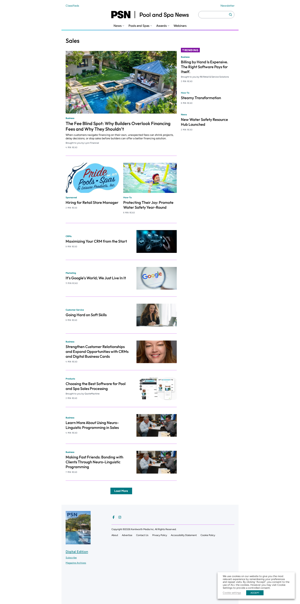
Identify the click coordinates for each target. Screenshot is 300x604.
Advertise (127, 535)
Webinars (180, 26)
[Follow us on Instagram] (120, 517)
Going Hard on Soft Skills (86, 314)
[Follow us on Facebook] (113, 517)
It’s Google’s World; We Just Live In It (96, 277)
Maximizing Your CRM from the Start (96, 241)
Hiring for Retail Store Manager (92, 202)
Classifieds (72, 5)
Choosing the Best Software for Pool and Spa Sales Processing (96, 386)
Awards (161, 26)
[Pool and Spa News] (150, 14)
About (114, 535)
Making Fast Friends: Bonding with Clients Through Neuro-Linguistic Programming (94, 462)
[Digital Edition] (78, 542)
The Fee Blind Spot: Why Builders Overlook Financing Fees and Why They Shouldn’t (118, 126)
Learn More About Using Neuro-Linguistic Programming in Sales (92, 425)
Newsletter (227, 5)
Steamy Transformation (201, 97)
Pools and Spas (138, 26)
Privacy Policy (159, 535)
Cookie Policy (208, 535)
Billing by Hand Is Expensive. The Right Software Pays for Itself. (204, 66)
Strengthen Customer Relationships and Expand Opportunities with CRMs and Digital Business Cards (97, 351)
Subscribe (71, 557)
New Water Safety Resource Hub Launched (204, 122)
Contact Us (142, 535)
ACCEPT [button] (255, 592)
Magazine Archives (76, 562)
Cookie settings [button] (232, 592)
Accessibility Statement (184, 535)
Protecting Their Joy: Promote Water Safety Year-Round (148, 205)
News (118, 26)
